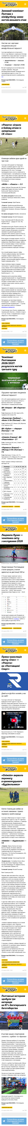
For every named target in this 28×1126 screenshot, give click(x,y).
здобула (16, 618)
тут (2, 76)
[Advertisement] (14, 104)
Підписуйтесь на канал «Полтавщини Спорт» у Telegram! (15, 342)
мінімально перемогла (7, 307)
